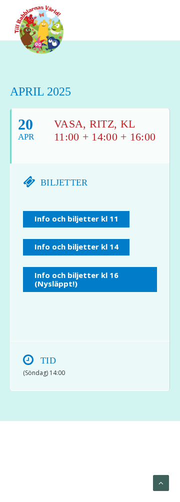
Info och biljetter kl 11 (76, 219)
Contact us (115, 472)
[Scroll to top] (161, 482)
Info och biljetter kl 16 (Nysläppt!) (76, 279)
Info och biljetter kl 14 (76, 247)
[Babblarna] (39, 29)
